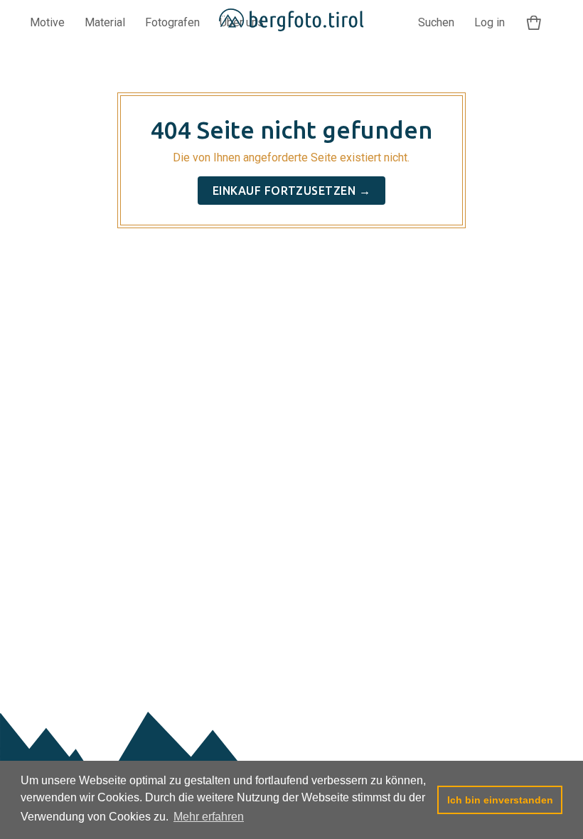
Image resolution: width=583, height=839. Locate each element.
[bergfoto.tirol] (292, 23)
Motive (47, 22)
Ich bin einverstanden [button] (500, 800)
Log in (489, 22)
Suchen (436, 22)
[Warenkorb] (534, 23)
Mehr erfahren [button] (208, 817)
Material (105, 22)
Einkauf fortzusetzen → (292, 190)
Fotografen (172, 22)
